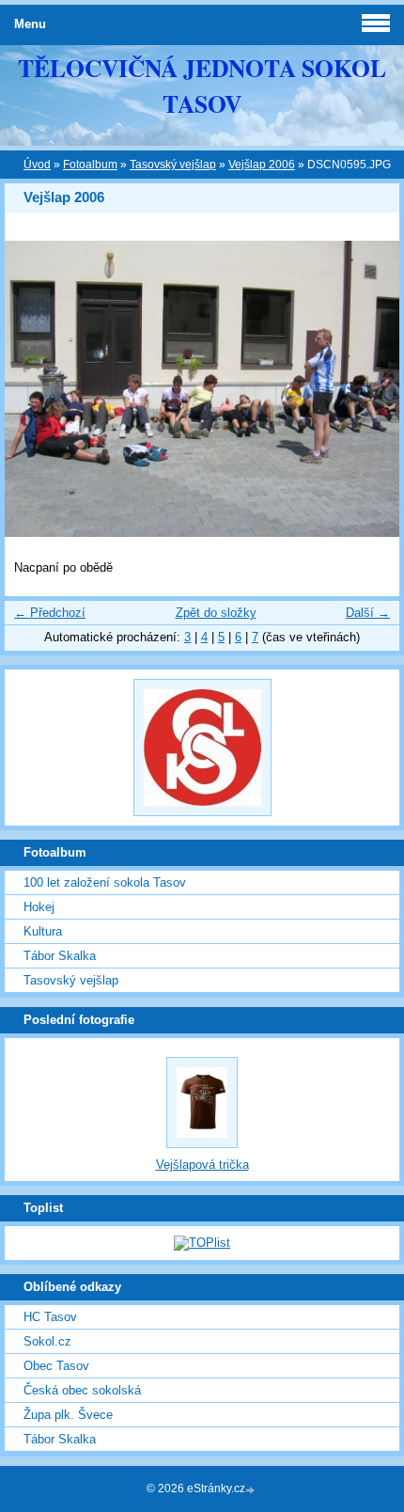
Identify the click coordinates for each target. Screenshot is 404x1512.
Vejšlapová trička (202, 1165)
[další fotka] (369, 389)
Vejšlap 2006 (261, 164)
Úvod (37, 164)
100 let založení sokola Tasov (104, 882)
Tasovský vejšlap (173, 164)
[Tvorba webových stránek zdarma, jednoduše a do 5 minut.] (251, 1490)
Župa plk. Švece (68, 1415)
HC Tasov (50, 1317)
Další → (368, 613)
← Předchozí (49, 613)
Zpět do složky (216, 613)
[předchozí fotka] (35, 389)
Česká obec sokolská (82, 1390)
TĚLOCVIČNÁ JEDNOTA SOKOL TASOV (202, 85)
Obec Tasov (56, 1366)
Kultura (42, 931)
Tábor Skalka (59, 956)
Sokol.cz (47, 1341)
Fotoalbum (90, 164)
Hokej (38, 907)
